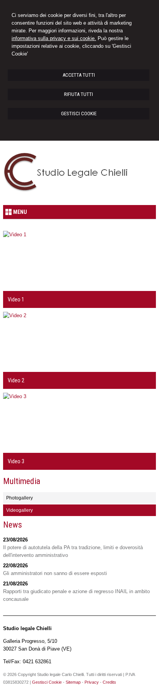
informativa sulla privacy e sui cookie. (54, 38)
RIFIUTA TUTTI (78, 94)
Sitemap (73, 682)
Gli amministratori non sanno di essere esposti (55, 573)
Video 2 (16, 380)
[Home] (68, 192)
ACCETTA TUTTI (79, 75)
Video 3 (16, 461)
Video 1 (16, 299)
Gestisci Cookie (47, 682)
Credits (109, 682)
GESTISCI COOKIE (78, 113)
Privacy (92, 682)
